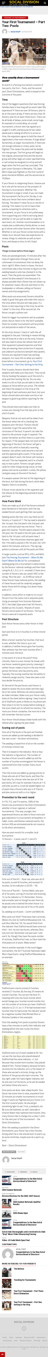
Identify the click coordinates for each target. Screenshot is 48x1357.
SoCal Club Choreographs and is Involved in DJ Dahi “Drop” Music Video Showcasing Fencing (23, 1233)
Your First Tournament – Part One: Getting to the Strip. (22, 363)
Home (4, 1337)
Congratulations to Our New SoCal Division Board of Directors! (27, 1179)
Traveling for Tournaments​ (25, 1280)
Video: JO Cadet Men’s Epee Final (16, 1240)
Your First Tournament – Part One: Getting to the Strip (28, 1303)
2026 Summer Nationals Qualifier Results (27, 1203)
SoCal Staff (16, 31)
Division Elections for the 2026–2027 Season (21, 1196)
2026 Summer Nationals (12, 1190)
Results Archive (25, 1340)
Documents (41, 1337)
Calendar (18, 1337)
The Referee (19, 1269)
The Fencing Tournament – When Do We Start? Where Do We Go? (22, 559)
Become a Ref (29, 1337)
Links (16, 1340)
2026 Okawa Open (20, 1213)
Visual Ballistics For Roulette (21, 6)
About (44, 1340)
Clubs (11, 1337)
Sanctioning (7, 1340)
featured (21, 1152)
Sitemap (37, 1340)
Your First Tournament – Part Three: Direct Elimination (28, 1292)
